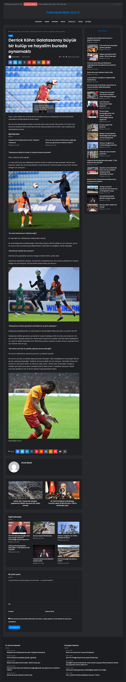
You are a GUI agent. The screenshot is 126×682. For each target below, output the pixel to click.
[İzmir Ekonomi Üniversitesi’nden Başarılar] (92, 104)
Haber (47, 21)
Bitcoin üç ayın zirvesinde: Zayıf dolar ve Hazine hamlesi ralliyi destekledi (101, 86)
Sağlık (63, 21)
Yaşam (80, 21)
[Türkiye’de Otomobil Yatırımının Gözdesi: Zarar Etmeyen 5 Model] (92, 95)
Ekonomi (55, 21)
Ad (9, 604)
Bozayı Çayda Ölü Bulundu (42, 536)
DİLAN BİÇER (15, 57)
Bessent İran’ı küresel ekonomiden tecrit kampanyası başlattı (101, 180)
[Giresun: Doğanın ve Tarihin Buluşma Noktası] (68, 528)
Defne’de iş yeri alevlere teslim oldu (100, 72)
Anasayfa (38, 21)
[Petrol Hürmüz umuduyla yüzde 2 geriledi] (92, 48)
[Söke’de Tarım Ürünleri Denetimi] (92, 154)
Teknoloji (71, 21)
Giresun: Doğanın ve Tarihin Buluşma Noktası (67, 537)
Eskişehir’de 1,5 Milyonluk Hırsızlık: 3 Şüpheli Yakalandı (99, 39)
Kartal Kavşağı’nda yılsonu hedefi (67, 560)
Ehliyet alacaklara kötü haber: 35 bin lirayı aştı (108, 55)
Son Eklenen (102, 31)
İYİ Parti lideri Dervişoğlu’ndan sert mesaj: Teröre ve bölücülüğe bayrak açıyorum (19, 537)
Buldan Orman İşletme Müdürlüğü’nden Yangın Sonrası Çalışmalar (108, 136)
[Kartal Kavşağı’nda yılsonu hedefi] (68, 551)
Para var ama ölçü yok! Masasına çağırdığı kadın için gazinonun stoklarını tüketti (101, 65)
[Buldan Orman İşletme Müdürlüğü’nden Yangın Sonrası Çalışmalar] (92, 136)
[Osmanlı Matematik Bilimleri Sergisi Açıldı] (44, 551)
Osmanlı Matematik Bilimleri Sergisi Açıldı (43, 560)
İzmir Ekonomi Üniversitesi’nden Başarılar (106, 104)
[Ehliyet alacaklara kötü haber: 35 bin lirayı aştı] (92, 57)
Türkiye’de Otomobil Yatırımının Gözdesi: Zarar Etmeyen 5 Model (108, 94)
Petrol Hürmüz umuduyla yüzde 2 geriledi (108, 46)
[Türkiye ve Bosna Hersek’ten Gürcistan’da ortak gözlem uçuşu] (92, 189)
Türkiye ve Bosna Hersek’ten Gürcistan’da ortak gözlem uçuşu (108, 189)
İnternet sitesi (49, 611)
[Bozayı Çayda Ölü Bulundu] (44, 528)
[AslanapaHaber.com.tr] (63, 12)
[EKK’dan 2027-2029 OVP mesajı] (92, 207)
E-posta (11, 611)
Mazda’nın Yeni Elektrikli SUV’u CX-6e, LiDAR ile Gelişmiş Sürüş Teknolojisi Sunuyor (108, 171)
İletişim (88, 21)
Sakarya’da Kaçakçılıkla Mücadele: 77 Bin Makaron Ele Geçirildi (19, 547)
